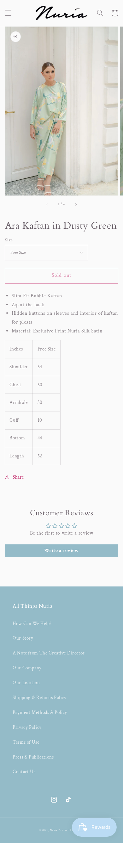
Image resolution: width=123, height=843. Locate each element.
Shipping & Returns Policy (40, 698)
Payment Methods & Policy (40, 713)
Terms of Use (26, 742)
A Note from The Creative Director (49, 653)
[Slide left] (47, 204)
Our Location (26, 683)
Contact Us (24, 772)
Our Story (23, 638)
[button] (8, 13)
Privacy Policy (27, 727)
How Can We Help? (32, 624)
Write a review (61, 550)
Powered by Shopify (71, 830)
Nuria (53, 830)
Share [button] (18, 477)
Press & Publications (33, 757)
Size (9, 240)
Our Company (27, 668)
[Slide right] (76, 204)
